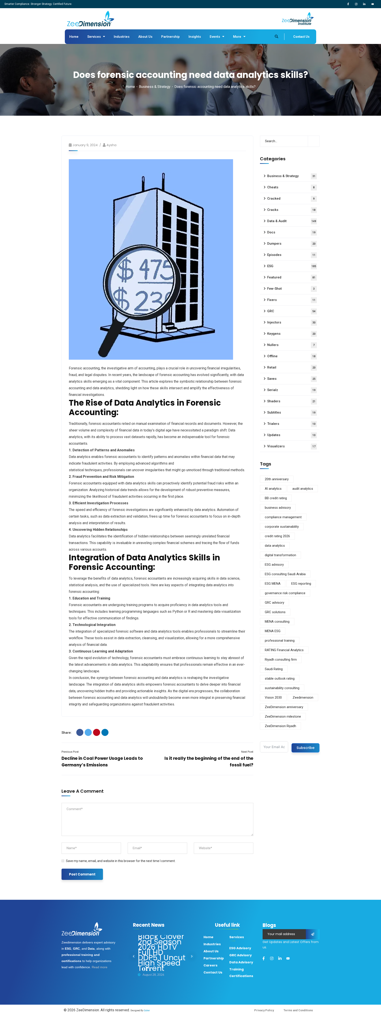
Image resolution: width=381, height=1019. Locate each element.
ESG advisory (274, 565)
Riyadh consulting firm (281, 660)
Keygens (291, 334)
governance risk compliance (285, 593)
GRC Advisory (240, 955)
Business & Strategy (154, 87)
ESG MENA (272, 584)
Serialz (291, 390)
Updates (291, 435)
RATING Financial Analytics (284, 650)
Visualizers (291, 446)
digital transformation (280, 555)
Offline (291, 356)
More (237, 37)
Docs (291, 232)
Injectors (291, 322)
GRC (291, 311)
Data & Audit (291, 221)
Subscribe (305, 747)
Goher (147, 1010)
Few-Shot (291, 289)
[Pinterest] (96, 732)
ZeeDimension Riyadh (280, 726)
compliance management (283, 517)
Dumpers (291, 244)
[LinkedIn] (104, 732)
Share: (67, 733)
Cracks (291, 210)
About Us (145, 37)
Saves (291, 379)
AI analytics (273, 489)
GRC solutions (275, 612)
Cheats (291, 187)
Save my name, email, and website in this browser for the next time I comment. (121, 861)
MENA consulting (277, 622)
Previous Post (70, 751)
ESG (291, 266)
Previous (133, 956)
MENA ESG (272, 631)
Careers (210, 965)
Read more (99, 967)
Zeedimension (303, 697)
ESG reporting (301, 584)
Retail (291, 367)
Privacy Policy (264, 1010)
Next (192, 956)
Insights (195, 37)
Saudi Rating (274, 669)
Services (94, 37)
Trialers (291, 424)
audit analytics (302, 489)
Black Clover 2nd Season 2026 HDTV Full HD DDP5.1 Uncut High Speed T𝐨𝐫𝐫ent (161, 952)
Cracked (291, 198)
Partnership (170, 37)
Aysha (111, 145)
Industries (121, 37)
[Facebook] (79, 732)
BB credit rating (276, 498)
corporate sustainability (282, 527)
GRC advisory (274, 603)
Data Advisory (241, 962)
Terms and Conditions (298, 1010)
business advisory (278, 508)
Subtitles (291, 412)
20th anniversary (277, 479)
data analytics (275, 546)
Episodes (291, 255)
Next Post (247, 751)
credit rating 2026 (277, 536)
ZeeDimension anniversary (284, 707)
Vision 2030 (273, 697)
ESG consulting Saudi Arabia (285, 574)
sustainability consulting (282, 688)
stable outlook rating (280, 679)
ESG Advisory (240, 948)
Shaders (291, 401)
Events (215, 37)
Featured (291, 277)
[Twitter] (88, 732)
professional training (280, 641)
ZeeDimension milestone (283, 716)
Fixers (291, 300)
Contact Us (301, 36)
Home (73, 37)
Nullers (291, 345)
